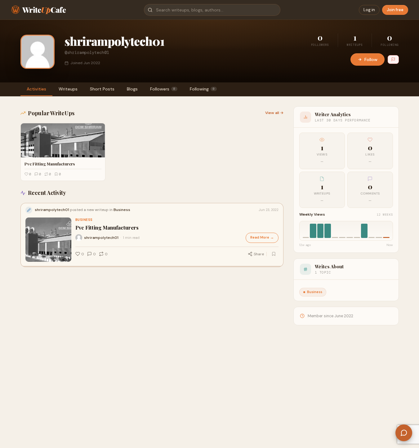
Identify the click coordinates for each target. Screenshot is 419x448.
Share (259, 254)
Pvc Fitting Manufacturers (107, 227)
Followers (162, 89)
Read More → (262, 237)
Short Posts (102, 89)
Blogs (132, 89)
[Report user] (393, 59)
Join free (395, 9)
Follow (370, 59)
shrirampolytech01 (101, 237)
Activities (36, 89)
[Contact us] (403, 432)
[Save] (274, 254)
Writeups (68, 89)
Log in (369, 9)
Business (84, 220)
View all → (274, 112)
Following (202, 89)
